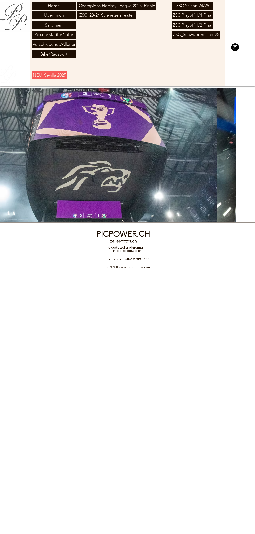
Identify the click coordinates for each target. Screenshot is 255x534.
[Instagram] (235, 47)
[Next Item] (229, 155)
